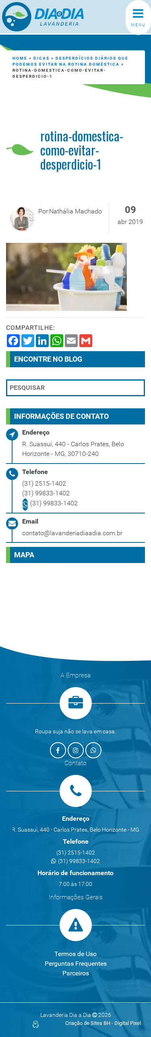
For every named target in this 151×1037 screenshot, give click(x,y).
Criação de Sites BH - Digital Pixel (103, 1023)
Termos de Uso (75, 954)
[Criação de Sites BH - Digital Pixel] (36, 1024)
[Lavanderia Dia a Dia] (56, 16)
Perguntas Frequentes (76, 963)
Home (19, 58)
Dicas (41, 58)
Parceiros (75, 973)
